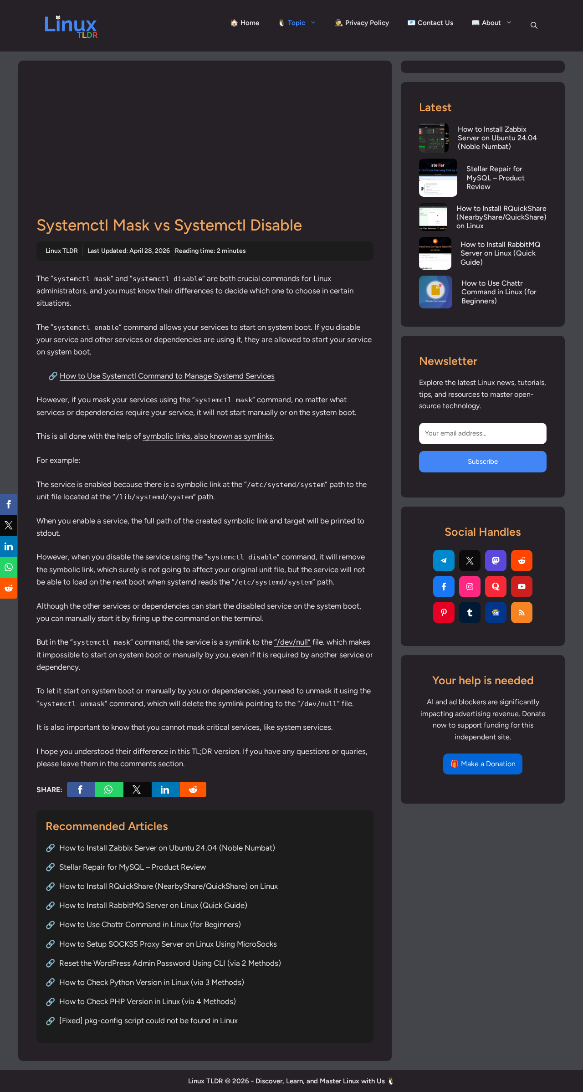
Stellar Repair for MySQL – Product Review (132, 867)
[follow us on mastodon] (495, 560)
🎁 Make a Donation (483, 763)
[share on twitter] (137, 789)
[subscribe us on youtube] (521, 586)
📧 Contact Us (430, 23)
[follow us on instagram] (470, 586)
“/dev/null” (292, 641)
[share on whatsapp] (109, 789)
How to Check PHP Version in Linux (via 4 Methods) (147, 1001)
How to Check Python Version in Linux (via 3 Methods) (151, 982)
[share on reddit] (193, 789)
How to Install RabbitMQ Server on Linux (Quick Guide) (153, 905)
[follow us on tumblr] (470, 612)
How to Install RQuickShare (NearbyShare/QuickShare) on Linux (168, 886)
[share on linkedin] (166, 789)
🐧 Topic (291, 23)
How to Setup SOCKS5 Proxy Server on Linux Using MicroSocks (168, 943)
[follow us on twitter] (470, 560)
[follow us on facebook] (444, 586)
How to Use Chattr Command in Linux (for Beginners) (150, 924)
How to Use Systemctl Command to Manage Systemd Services (167, 375)
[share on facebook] (81, 789)
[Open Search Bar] (534, 25)
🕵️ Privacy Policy (362, 23)
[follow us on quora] (495, 586)
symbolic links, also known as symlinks (208, 436)
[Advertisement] (204, 147)
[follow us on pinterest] (444, 612)
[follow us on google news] (495, 612)
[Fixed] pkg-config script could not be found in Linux (148, 1020)
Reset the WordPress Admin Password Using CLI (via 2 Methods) (170, 963)
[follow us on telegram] (444, 560)
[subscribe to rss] (521, 612)
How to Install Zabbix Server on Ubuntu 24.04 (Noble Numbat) (167, 847)
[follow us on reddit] (521, 560)
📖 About (486, 23)
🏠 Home (244, 23)
